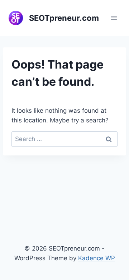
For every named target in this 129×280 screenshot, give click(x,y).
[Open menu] (113, 17)
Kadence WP (96, 258)
